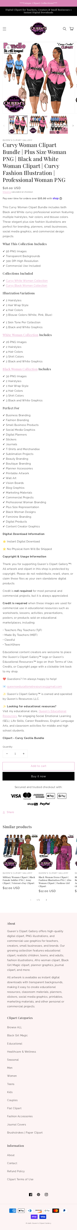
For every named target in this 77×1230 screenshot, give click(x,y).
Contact (12, 1163)
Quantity (7, 746)
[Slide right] (73, 126)
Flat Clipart (14, 1108)
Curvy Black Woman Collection (26, 285)
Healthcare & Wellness (21, 1051)
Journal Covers (16, 1124)
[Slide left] (4, 126)
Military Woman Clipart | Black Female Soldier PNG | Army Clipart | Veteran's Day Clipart (19, 880)
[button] (4, 29)
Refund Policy (16, 1171)
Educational (14, 1043)
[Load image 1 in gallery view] (18, 124)
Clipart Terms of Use (20, 1179)
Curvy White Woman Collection (27, 280)
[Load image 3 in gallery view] (58, 124)
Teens (11, 1084)
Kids (10, 1092)
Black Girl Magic (17, 1035)
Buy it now (38, 776)
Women (12, 1075)
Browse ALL (14, 1027)
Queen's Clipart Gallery (41, 1223)
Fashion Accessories (20, 1116)
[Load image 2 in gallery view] (38, 124)
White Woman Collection (20, 335)
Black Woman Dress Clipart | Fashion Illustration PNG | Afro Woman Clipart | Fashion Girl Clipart (55, 882)
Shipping (7, 192)
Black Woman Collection (20, 369)
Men (10, 1067)
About (11, 1155)
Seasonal (13, 1059)
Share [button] (10, 812)
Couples (12, 1100)
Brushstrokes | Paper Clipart (25, 1132)
